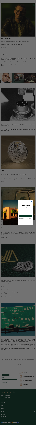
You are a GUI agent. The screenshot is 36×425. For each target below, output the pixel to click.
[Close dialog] (32, 201)
